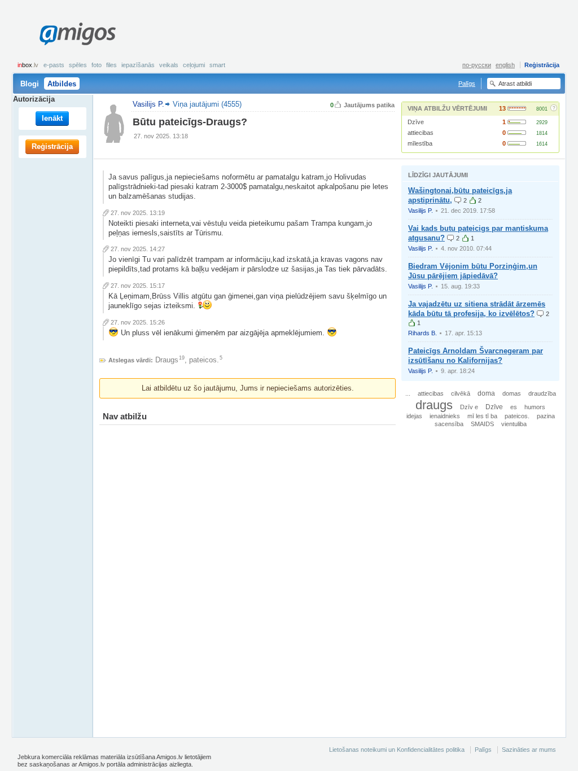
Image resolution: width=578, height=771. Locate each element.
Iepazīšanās (138, 65)
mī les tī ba (482, 416)
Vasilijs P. (420, 210)
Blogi (29, 84)
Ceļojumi (194, 65)
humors (534, 407)
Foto (96, 65)
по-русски (476, 65)
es (513, 407)
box (27, 65)
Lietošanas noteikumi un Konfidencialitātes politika (397, 749)
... (407, 393)
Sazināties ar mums (529, 749)
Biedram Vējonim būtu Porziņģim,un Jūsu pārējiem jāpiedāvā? (472, 271)
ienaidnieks (445, 416)
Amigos (77, 34)
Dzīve (416, 122)
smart (217, 65)
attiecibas (421, 132)
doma (486, 393)
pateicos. (204, 360)
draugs (434, 405)
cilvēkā (460, 393)
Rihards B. (422, 333)
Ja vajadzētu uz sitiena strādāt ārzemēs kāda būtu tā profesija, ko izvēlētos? (476, 309)
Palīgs (466, 83)
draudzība (542, 393)
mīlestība (420, 143)
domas (511, 393)
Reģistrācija (541, 65)
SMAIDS (482, 423)
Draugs (166, 360)
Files (111, 65)
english (505, 65)
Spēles (78, 65)
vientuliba (514, 423)
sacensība (449, 423)
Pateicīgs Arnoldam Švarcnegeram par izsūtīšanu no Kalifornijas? (475, 356)
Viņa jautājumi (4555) (207, 104)
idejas (414, 416)
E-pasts (53, 65)
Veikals (168, 65)
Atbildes (61, 84)
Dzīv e (469, 407)
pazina (546, 416)
